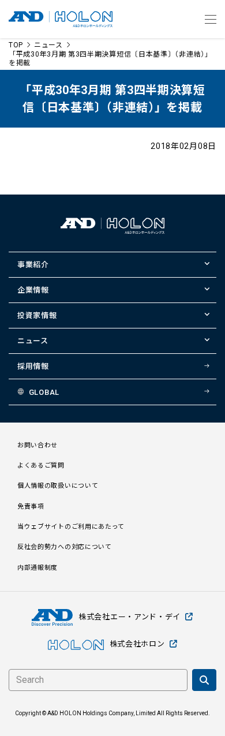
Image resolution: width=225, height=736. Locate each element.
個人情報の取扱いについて (57, 486)
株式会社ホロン (137, 644)
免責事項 (30, 506)
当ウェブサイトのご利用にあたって (71, 526)
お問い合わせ (37, 445)
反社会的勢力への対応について (64, 547)
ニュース (48, 45)
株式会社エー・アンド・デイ (129, 616)
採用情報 (33, 366)
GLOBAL (44, 392)
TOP (16, 45)
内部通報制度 (37, 567)
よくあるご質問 (41, 465)
